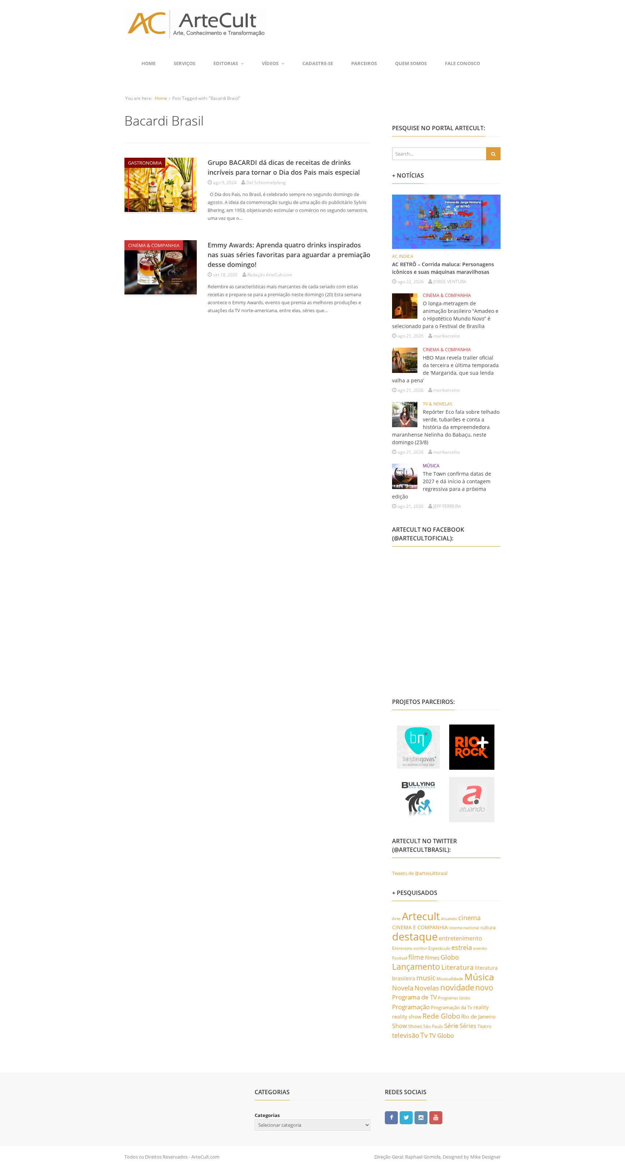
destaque (415, 936)
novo (484, 987)
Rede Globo (441, 1015)
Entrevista (402, 948)
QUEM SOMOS (411, 63)
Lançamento (416, 966)
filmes (432, 957)
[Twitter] (406, 1117)
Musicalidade (450, 979)
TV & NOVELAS (437, 404)
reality (481, 1007)
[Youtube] (435, 1117)
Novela (402, 988)
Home (148, 63)
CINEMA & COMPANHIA (153, 245)
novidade (457, 987)
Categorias (267, 1115)
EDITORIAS (225, 63)
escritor (420, 948)
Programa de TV (414, 997)
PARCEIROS (364, 63)
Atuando (449, 918)
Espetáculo (439, 948)
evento (480, 948)
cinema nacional (464, 927)
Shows (415, 1026)
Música (479, 976)
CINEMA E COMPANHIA (420, 927)
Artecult (421, 916)
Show (399, 1026)
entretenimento (460, 938)
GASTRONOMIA (145, 163)
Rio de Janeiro (478, 1016)
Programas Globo (454, 998)
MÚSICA (431, 466)
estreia (461, 947)
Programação (411, 1006)
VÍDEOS (270, 63)
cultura (488, 927)
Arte (396, 919)
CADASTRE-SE (317, 63)
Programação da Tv (451, 1007)
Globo (450, 957)
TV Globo (441, 1035)
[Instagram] (421, 1117)
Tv (424, 1035)
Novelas (426, 988)
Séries (468, 1026)
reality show (406, 1016)
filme (416, 957)
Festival (399, 958)
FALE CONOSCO (462, 63)
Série (451, 1025)
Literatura (457, 967)
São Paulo (433, 1026)
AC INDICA (402, 256)
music (425, 977)
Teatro (484, 1026)
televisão (405, 1035)
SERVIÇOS (184, 63)
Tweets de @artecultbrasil (419, 873)
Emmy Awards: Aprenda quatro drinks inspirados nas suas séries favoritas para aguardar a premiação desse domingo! (289, 255)
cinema (469, 917)
